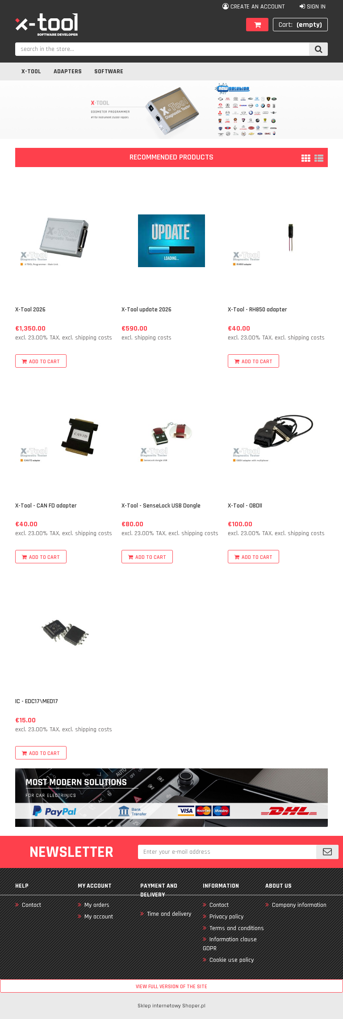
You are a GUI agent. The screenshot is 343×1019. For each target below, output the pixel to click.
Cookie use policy (231, 960)
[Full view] (318, 158)
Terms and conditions (236, 928)
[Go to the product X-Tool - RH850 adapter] (277, 240)
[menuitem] (31, 71)
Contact (31, 905)
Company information (299, 905)
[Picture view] (305, 158)
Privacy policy (226, 917)
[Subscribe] (327, 852)
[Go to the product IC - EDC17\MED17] (65, 632)
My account (98, 917)
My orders (96, 905)
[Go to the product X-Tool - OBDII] (277, 436)
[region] (171, 109)
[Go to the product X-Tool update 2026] (171, 240)
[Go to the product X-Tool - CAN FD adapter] (65, 436)
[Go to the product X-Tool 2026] (65, 240)
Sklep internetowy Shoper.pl (171, 1005)
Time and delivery (169, 914)
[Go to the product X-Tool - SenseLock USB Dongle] (171, 436)
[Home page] (46, 24)
